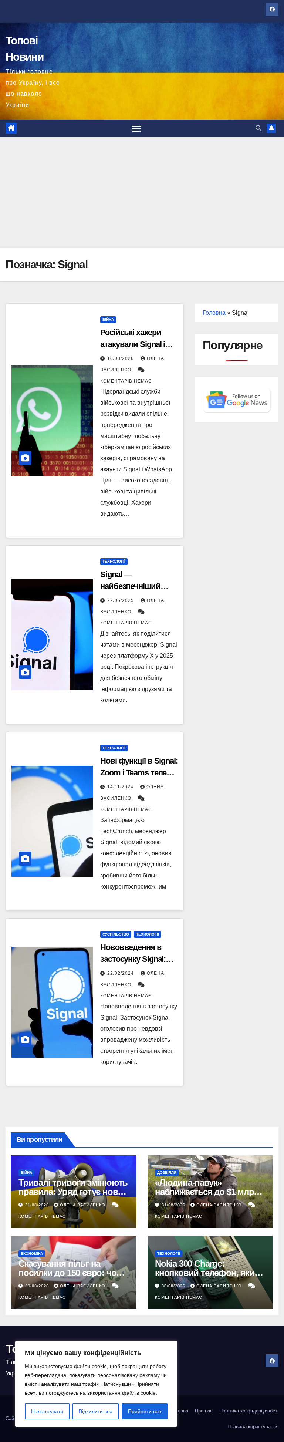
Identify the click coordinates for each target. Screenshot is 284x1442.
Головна (214, 313)
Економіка (32, 1253)
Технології (113, 561)
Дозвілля (166, 1172)
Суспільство (115, 934)
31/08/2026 (37, 1205)
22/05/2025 (121, 600)
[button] (258, 128)
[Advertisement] (142, 192)
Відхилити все (95, 1411)
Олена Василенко (83, 1205)
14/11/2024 (121, 786)
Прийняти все (144, 1411)
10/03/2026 (121, 358)
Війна (108, 319)
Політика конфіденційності (248, 1411)
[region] (96, 1384)
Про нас (204, 1411)
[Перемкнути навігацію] (136, 128)
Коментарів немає (126, 381)
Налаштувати (47, 1411)
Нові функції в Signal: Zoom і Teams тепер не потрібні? (139, 772)
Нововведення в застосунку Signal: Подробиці (133, 959)
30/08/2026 (37, 1286)
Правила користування (252, 1426)
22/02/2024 (121, 973)
